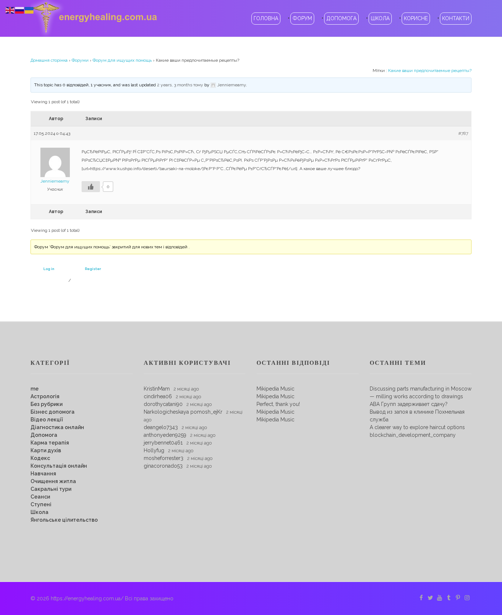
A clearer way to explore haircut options (417, 427)
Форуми (80, 60)
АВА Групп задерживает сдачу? (409, 404)
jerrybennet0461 (163, 443)
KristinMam (157, 389)
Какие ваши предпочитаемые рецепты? (429, 70)
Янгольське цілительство (64, 520)
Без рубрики (46, 404)
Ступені (41, 504)
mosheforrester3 (163, 458)
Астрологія (45, 396)
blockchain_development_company (413, 435)
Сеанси (40, 497)
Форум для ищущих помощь (122, 60)
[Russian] (20, 9)
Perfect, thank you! (278, 404)
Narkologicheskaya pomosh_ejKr (183, 412)
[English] (10, 9)
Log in (48, 269)
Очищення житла (53, 481)
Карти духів (46, 450)
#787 (463, 133)
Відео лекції (47, 419)
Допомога (44, 435)
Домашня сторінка (49, 60)
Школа (40, 512)
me (35, 389)
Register (93, 269)
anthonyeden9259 (165, 435)
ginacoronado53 (163, 466)
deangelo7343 (161, 427)
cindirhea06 (158, 396)
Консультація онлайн (59, 466)
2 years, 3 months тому (180, 84)
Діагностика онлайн (57, 427)
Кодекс (40, 458)
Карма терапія (50, 443)
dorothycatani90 (163, 404)
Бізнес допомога (53, 412)
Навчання (43, 473)
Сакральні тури (51, 489)
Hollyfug (154, 450)
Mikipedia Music (275, 389)
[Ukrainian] (29, 9)
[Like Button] (91, 186)
